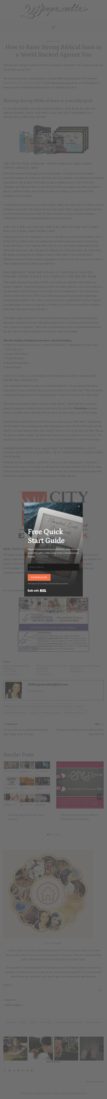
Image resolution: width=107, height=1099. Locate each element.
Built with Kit (37, 590)
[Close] (79, 506)
